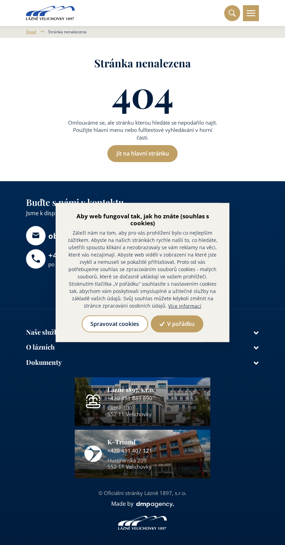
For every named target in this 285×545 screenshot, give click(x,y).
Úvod (31, 32)
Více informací (184, 306)
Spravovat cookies (114, 324)
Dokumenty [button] (44, 362)
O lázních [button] (40, 347)
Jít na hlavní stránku (142, 153)
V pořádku (180, 324)
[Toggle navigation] (251, 13)
